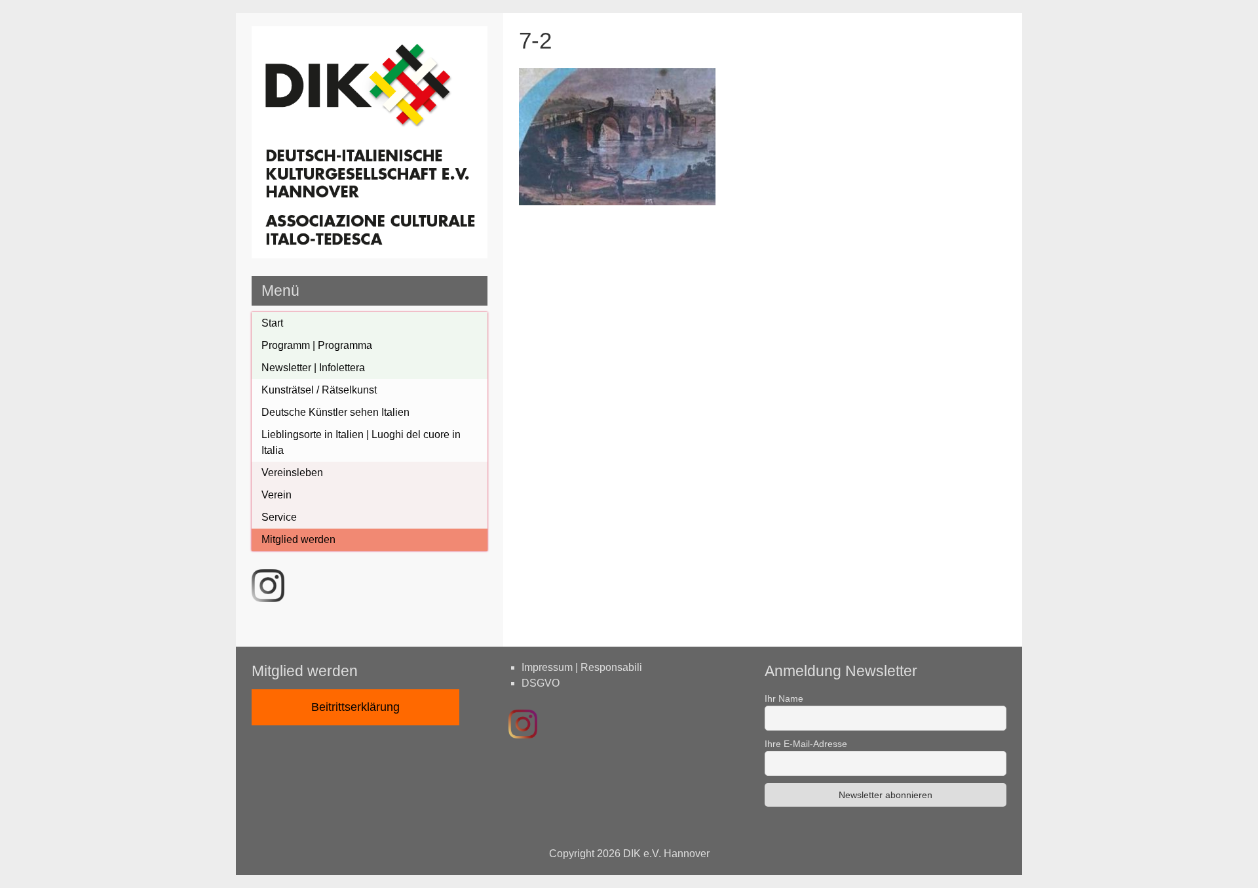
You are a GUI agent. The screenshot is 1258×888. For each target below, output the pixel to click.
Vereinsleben (292, 472)
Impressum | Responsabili (582, 667)
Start (272, 323)
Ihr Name (784, 698)
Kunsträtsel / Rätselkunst (319, 389)
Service (279, 517)
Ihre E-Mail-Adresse (806, 743)
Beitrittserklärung (355, 707)
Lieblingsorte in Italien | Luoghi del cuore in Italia (361, 442)
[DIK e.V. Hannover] (369, 254)
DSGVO (541, 683)
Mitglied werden (298, 539)
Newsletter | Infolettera (313, 367)
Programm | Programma (316, 345)
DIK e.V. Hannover (666, 853)
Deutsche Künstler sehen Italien (335, 412)
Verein (276, 494)
